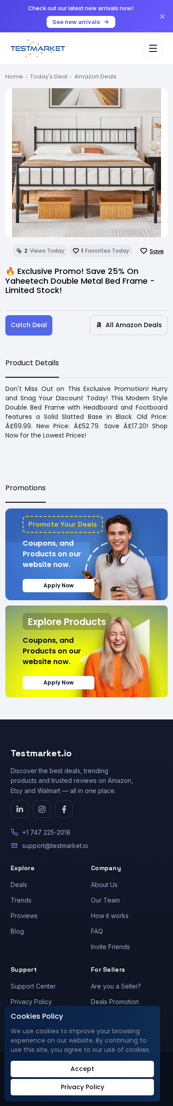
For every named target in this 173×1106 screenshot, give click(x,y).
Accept (82, 1068)
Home (14, 76)
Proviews (24, 915)
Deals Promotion (115, 1001)
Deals (19, 884)
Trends (21, 900)
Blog (17, 931)
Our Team (105, 900)
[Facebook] (64, 809)
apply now (58, 585)
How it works (110, 915)
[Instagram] (42, 809)
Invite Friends (110, 946)
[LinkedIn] (19, 809)
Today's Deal (48, 76)
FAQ (97, 931)
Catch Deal (29, 324)
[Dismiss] (162, 16)
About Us (104, 884)
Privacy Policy (31, 1001)
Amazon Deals (96, 76)
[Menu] (153, 48)
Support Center (33, 986)
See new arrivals (76, 21)
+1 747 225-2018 (46, 832)
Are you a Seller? (116, 986)
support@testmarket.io (55, 845)
